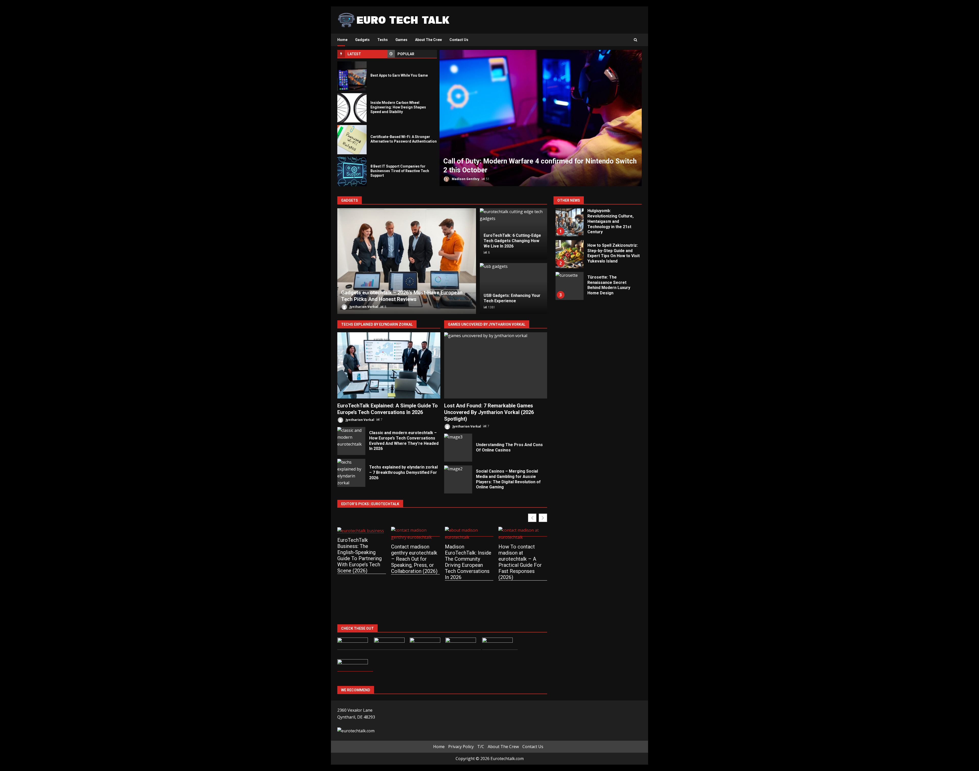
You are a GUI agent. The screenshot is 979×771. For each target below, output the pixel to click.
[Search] (635, 40)
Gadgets (362, 40)
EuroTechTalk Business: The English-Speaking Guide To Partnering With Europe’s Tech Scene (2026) (359, 555)
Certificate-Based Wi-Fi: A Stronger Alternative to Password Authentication (352, 139)
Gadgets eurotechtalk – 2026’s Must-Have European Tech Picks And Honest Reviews (406, 261)
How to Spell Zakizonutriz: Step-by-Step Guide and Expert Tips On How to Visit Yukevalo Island (570, 254)
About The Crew (428, 40)
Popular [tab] (405, 54)
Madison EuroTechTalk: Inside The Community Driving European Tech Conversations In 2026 (468, 562)
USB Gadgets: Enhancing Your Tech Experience (512, 298)
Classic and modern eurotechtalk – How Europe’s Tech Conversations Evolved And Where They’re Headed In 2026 (351, 441)
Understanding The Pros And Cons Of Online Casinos (458, 448)
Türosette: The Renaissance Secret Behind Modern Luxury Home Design (570, 286)
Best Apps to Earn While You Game (352, 76)
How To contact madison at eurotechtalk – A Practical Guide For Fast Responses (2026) (520, 562)
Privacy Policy (461, 746)
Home (342, 40)
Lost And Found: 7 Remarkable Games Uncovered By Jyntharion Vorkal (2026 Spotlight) (495, 365)
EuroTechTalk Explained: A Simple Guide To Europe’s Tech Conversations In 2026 (388, 365)
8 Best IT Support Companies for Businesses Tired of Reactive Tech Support (352, 171)
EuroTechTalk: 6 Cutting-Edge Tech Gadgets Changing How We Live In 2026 (512, 241)
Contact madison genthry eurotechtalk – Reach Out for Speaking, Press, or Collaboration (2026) (414, 559)
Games (401, 40)
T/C (480, 746)
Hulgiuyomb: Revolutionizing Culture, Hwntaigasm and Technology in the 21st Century (570, 222)
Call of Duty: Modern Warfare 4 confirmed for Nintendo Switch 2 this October (541, 118)
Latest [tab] (354, 54)
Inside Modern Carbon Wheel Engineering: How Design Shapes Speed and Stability (352, 107)
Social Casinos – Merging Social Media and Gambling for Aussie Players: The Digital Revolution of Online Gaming (458, 479)
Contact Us (458, 40)
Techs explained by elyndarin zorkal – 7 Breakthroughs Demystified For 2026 (351, 473)
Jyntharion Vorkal (363, 307)
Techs (382, 40)
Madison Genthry (465, 179)
